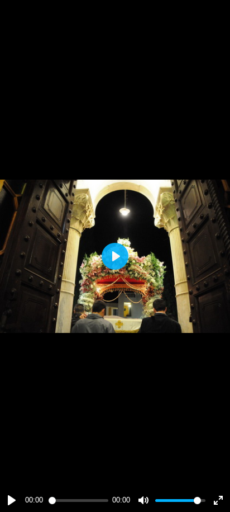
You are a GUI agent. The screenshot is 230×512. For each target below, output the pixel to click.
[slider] (78, 500)
